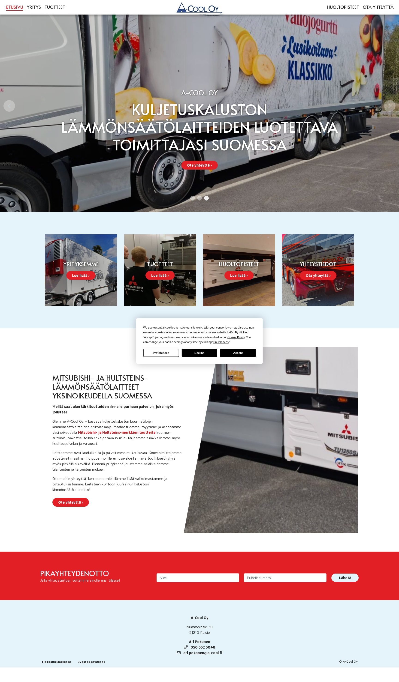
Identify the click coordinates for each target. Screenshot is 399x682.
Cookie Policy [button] (236, 337)
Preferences (161, 352)
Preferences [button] (221, 342)
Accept (238, 352)
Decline (199, 352)
